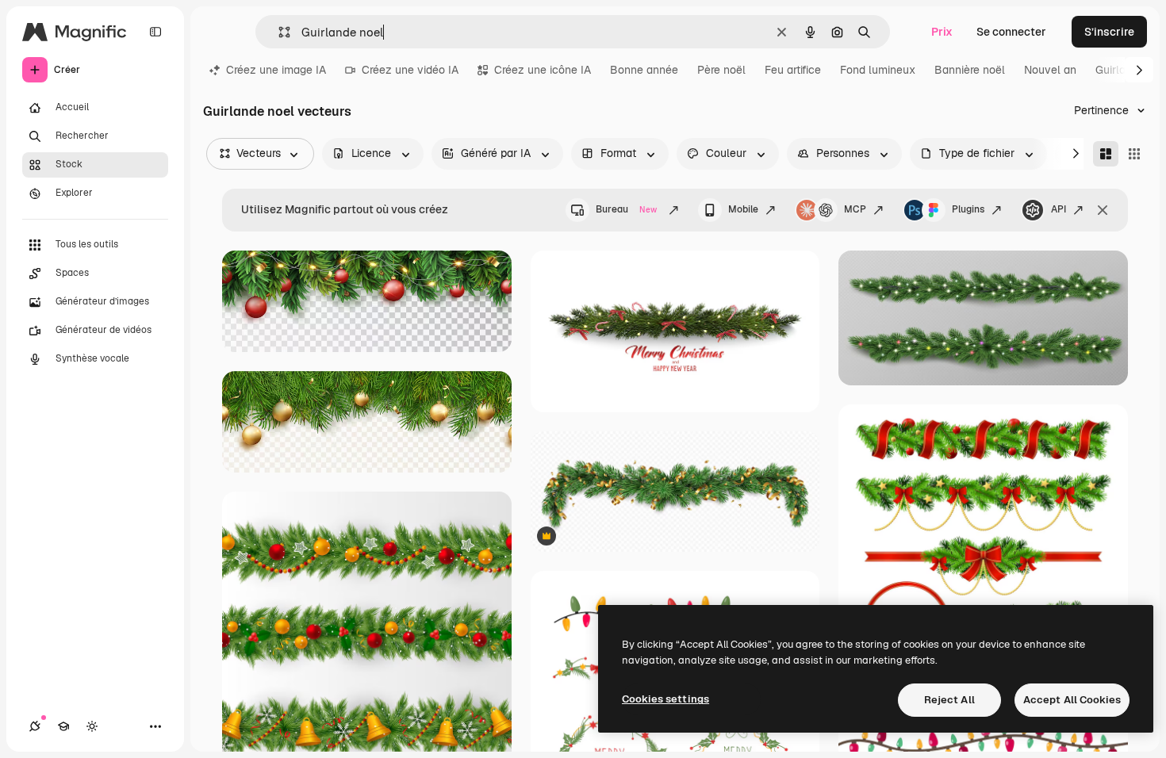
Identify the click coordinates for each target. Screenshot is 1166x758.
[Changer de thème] (92, 726)
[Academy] (63, 726)
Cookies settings (665, 699)
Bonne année (644, 70)
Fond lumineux (877, 70)
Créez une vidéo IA (410, 70)
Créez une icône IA (542, 70)
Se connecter (1011, 32)
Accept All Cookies (1072, 699)
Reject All (949, 699)
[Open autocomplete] (278, 32)
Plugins (968, 209)
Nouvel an (1050, 70)
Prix (942, 32)
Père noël (721, 70)
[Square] (1134, 154)
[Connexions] (35, 726)
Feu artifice (793, 70)
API (1058, 209)
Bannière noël (969, 70)
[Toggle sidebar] (155, 31)
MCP (855, 209)
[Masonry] (1105, 154)
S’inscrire (1109, 32)
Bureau (626, 209)
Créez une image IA (276, 70)
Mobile (743, 209)
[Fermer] (1102, 210)
